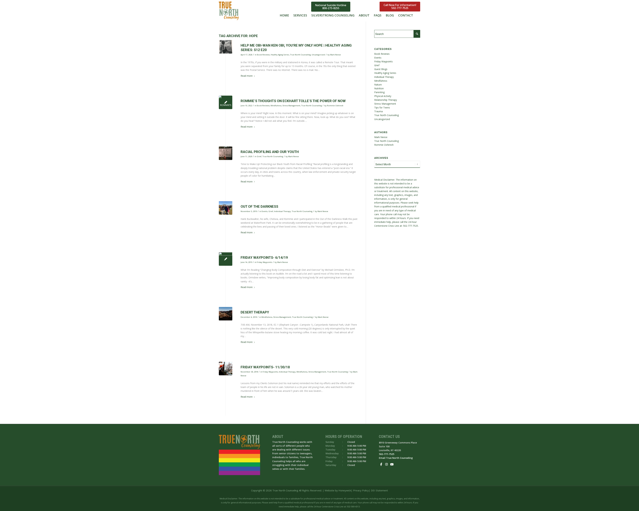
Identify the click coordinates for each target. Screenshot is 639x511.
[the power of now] (225, 102)
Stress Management (291, 105)
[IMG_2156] (225, 47)
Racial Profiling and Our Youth (270, 152)
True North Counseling (300, 54)
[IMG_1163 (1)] (225, 208)
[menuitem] (284, 11)
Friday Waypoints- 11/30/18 (265, 367)
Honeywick (344, 490)
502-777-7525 (399, 8)
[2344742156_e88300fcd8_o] (225, 368)
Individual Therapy (282, 211)
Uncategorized (318, 54)
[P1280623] (225, 313)
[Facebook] (360, 6)
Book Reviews (263, 54)
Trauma (378, 111)
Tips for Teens (382, 107)
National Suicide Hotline (330, 6)
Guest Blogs (380, 69)
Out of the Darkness (259, 207)
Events (264, 211)
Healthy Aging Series (280, 54)
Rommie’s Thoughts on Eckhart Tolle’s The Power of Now (293, 101)
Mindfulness (276, 105)
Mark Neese (335, 54)
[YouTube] (371, 6)
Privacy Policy (361, 490)
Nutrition (379, 88)
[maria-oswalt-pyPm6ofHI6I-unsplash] (225, 153)
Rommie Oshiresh (335, 105)
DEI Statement (379, 490)
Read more (247, 75)
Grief (259, 156)
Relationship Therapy (385, 99)
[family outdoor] (225, 259)
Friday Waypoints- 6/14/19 (264, 258)
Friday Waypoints (264, 262)
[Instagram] (366, 6)
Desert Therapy (255, 312)
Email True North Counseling (396, 457)
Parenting (379, 92)
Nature (378, 84)
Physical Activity (382, 96)
